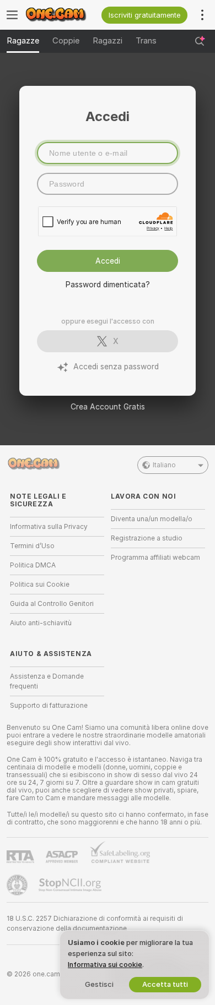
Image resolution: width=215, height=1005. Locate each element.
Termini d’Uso (32, 546)
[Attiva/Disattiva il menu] (12, 15)
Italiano (164, 465)
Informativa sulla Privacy (49, 527)
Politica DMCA (33, 565)
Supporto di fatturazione (49, 705)
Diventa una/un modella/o (151, 519)
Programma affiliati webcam (155, 557)
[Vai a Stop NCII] (71, 885)
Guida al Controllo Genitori (52, 604)
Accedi (107, 260)
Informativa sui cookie (105, 964)
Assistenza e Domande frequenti (47, 681)
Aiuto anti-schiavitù (41, 623)
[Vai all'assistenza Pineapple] (18, 885)
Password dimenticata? (108, 284)
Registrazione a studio (146, 538)
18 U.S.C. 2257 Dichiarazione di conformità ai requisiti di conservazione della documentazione (95, 923)
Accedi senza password (116, 366)
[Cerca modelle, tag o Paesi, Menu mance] (199, 41)
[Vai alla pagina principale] (62, 14)
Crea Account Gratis (108, 406)
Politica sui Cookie (39, 584)
